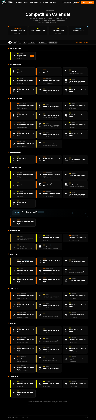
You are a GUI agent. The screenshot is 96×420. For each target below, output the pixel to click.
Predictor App (48, 2)
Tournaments (31, 42)
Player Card (56, 2)
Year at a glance (42, 42)
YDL (20, 42)
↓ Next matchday (53, 42)
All (10, 42)
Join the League (87, 2)
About (31, 2)
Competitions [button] (19, 2)
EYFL (15, 42)
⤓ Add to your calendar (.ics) (81, 42)
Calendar (26, 2)
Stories (36, 2)
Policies (86, 417)
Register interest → (79, 212)
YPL (24, 42)
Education (41, 2)
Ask (76, 2)
